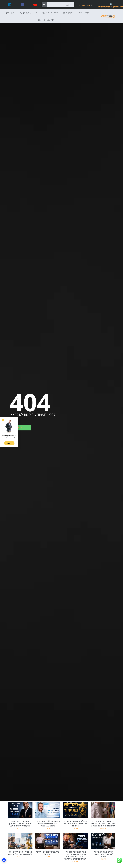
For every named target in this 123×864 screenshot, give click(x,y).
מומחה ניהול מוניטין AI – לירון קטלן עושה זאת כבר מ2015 (102, 854)
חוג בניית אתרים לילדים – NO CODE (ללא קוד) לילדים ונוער (20, 853)
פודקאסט (51, 19)
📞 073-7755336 (86, 5)
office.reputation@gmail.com (110, 6)
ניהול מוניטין (68, 12)
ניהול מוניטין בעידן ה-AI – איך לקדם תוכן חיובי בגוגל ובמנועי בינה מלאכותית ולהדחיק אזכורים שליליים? (75, 855)
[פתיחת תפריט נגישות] (4, 860)
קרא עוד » (103, 828)
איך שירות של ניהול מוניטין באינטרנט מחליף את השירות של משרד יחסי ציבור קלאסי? (103, 823)
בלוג (7, 12)
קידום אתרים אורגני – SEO (47, 12)
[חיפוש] (44, 4)
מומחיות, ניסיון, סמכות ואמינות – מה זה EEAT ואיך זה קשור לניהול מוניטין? (20, 823)
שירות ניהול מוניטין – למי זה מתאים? (47, 853)
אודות (81, 12)
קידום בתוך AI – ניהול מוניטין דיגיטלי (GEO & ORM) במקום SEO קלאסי (48, 823)
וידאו (13, 12)
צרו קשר (41, 19)
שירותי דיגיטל (25, 12)
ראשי (87, 12)
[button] (3, 420)
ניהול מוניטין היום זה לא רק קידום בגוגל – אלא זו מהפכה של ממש (75, 823)
